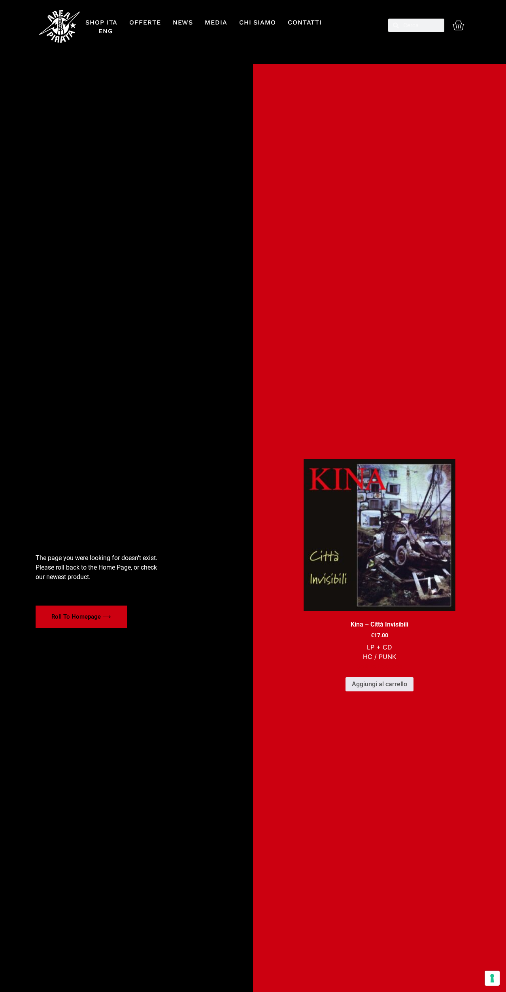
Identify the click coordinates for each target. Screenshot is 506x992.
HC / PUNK (379, 657)
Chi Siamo (257, 22)
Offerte (144, 22)
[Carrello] (458, 25)
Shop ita (101, 22)
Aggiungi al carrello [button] (379, 684)
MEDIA (216, 22)
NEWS (183, 22)
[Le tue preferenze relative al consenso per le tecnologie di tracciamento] (492, 978)
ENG (102, 31)
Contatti (305, 22)
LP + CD (379, 647)
